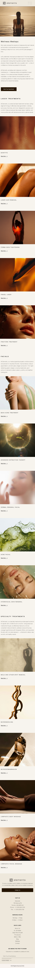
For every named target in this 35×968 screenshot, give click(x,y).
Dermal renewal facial (10, 507)
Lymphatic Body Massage (11, 816)
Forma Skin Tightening (10, 247)
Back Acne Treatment (9, 412)
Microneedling (7, 722)
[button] (25, 3)
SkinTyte (4, 152)
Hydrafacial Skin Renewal (11, 601)
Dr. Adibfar (17, 883)
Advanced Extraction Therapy (13, 460)
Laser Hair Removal (9, 200)
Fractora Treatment (9, 341)
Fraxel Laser (6, 294)
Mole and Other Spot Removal (13, 674)
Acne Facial (6, 554)
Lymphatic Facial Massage (11, 864)
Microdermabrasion (9, 769)
